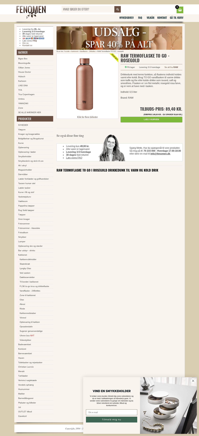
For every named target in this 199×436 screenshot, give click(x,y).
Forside (66, 51)
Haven (21, 358)
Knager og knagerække (29, 134)
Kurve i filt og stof (26, 192)
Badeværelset (24, 344)
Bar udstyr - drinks (26, 250)
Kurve (21, 143)
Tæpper (21, 214)
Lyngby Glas (25, 268)
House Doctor (24, 72)
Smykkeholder (24, 156)
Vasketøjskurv (24, 197)
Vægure (21, 129)
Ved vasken (25, 273)
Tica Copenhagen (26, 94)
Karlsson (22, 81)
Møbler (21, 394)
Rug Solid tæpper (26, 210)
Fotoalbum (23, 232)
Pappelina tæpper (26, 206)
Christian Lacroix (26, 367)
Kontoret (22, 349)
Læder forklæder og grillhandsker (33, 179)
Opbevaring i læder (27, 152)
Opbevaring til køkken (30, 322)
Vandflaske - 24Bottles (88, 51)
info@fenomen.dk (160, 154)
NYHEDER (23, 125)
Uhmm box (27, 335)
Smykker (22, 237)
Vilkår (150, 17)
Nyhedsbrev (126, 17)
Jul (19, 407)
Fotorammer (24, 223)
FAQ (140, 17)
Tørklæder (23, 376)
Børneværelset (25, 353)
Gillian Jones (24, 67)
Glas (22, 299)
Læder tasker (24, 188)
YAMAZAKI (23, 103)
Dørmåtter (23, 174)
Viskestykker (25, 340)
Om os (25, 43)
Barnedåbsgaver (26, 398)
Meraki (21, 371)
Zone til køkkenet (28, 295)
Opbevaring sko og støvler (30, 246)
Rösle (22, 308)
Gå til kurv (176, 17)
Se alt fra (171, 67)
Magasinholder (25, 170)
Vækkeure (23, 201)
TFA (20, 90)
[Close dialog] (193, 380)
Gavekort (22, 416)
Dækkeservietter (27, 277)
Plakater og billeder (27, 403)
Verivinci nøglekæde (27, 380)
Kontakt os (27, 45)
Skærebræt (25, 264)
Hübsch (21, 76)
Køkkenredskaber (28, 313)
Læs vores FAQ (74, 158)
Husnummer (24, 389)
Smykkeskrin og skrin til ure (30, 161)
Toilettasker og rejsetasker (30, 362)
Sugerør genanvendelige (31, 331)
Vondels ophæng (26, 385)
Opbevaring (23, 147)
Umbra (21, 99)
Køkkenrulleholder (28, 259)
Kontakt (162, 17)
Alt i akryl (22, 165)
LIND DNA (23, 85)
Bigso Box (22, 58)
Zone (20, 108)
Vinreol (23, 317)
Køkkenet (74, 51)
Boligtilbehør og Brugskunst (31, 138)
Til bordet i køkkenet (29, 282)
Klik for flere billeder (87, 117)
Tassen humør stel (26, 183)
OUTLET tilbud (25, 411)
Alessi (22, 304)
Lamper (21, 241)
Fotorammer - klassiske (29, 228)
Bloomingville (24, 63)
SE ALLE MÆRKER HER (29, 112)
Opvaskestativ (26, 326)
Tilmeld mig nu (111, 419)
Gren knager (24, 219)
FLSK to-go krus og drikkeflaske (34, 286)
